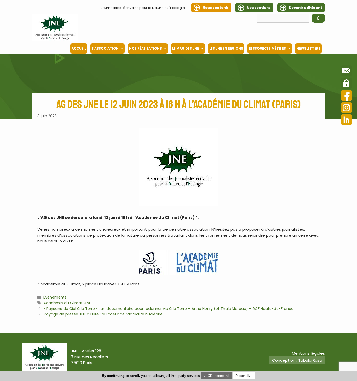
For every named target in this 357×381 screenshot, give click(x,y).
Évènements (55, 297)
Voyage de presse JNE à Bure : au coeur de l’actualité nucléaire (103, 314)
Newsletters (308, 48)
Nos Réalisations (145, 48)
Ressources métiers (267, 48)
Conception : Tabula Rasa (297, 360)
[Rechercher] (318, 18)
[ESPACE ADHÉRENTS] (346, 84)
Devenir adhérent (305, 7)
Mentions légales (308, 353)
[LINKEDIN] (346, 120)
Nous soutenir (216, 7)
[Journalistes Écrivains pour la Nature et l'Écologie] (55, 27)
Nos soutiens (259, 7)
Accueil (79, 48)
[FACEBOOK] (346, 96)
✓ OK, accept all (216, 376)
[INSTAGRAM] (346, 108)
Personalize (243, 376)
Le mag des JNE (185, 48)
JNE (87, 303)
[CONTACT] (346, 71)
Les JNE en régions (226, 48)
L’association (105, 48)
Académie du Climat (63, 303)
